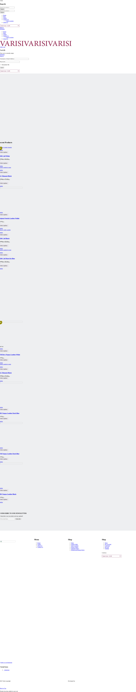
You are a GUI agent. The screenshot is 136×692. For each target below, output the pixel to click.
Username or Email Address (7, 59)
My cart (107, 547)
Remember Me (5, 64)
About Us (39, 545)
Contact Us (40, 547)
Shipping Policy (75, 548)
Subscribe (18, 519)
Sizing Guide (74, 544)
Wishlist (2, 29)
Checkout (107, 545)
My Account (108, 544)
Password (2, 61)
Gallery (39, 544)
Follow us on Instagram (6, 662)
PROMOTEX (78, 681)
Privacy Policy (74, 547)
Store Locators (74, 545)
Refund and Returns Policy (78, 550)
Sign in (2, 27)
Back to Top (3, 688)
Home (38, 543)
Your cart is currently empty (7, 53)
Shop (72, 543)
